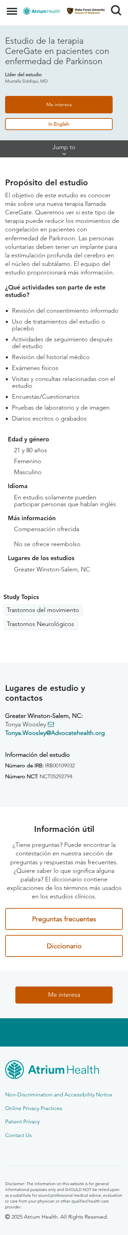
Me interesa (59, 104)
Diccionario (64, 946)
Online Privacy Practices (33, 1108)
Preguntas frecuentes (64, 919)
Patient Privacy (22, 1121)
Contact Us (18, 1135)
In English (58, 124)
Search (113, 4)
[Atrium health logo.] (64, 1070)
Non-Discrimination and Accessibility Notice (58, 1094)
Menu (12, 7)
